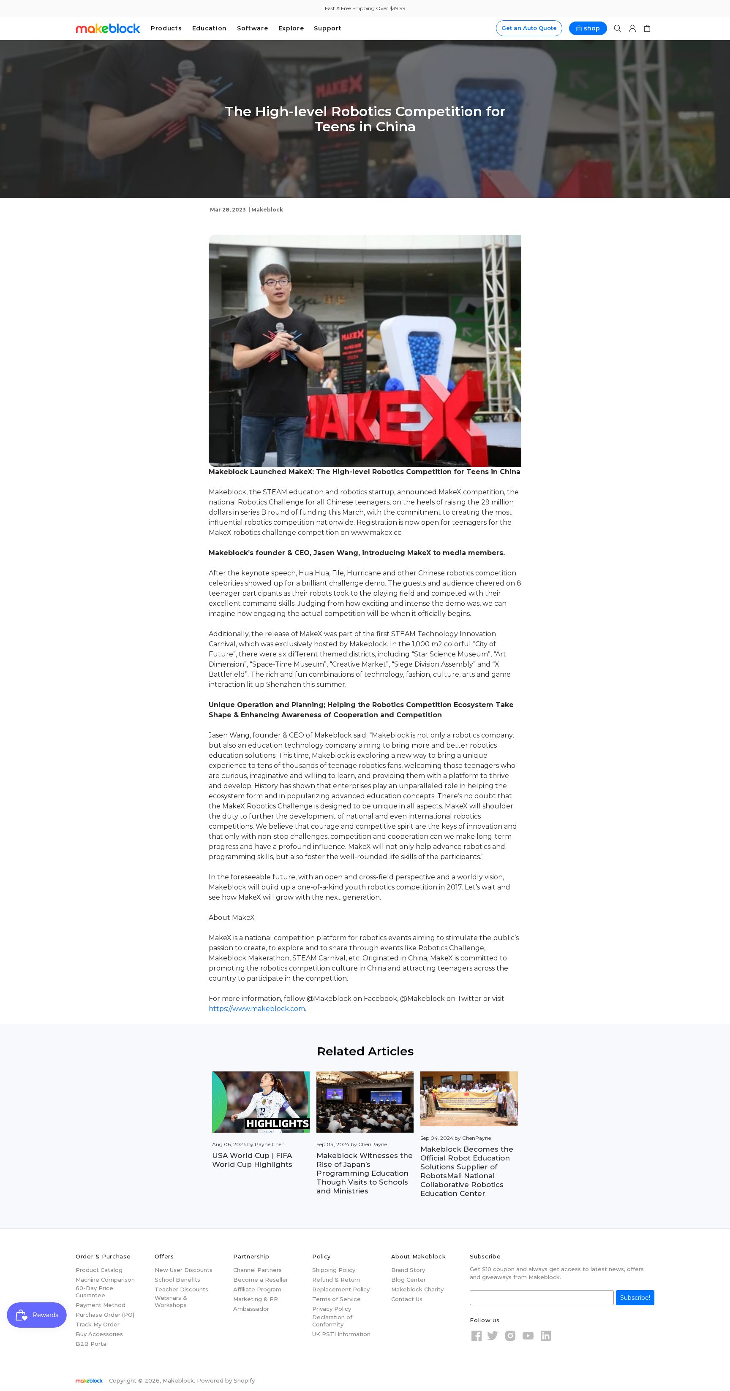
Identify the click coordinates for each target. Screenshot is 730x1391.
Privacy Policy (331, 1308)
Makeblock (108, 28)
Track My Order (98, 1324)
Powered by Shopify (226, 1380)
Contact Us (406, 1299)
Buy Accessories (99, 1334)
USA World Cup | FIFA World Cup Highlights (252, 1160)
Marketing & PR (255, 1299)
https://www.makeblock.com (257, 1009)
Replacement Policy (341, 1289)
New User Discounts (183, 1269)
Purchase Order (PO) (105, 1314)
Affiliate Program (257, 1289)
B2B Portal (92, 1343)
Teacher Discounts (181, 1289)
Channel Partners (257, 1269)
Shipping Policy (333, 1269)
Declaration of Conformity (332, 1321)
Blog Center (408, 1279)
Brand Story (408, 1269)
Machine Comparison (105, 1279)
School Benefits (177, 1279)
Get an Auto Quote (529, 27)
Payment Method (100, 1305)
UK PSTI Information (341, 1334)
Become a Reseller (260, 1279)
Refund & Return (336, 1279)
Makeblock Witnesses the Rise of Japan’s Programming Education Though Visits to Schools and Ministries (364, 1173)
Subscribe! (635, 1298)
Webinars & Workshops (171, 1301)
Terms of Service (336, 1299)
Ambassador (251, 1308)
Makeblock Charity (417, 1289)
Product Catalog (99, 1269)
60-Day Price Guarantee (94, 1292)
